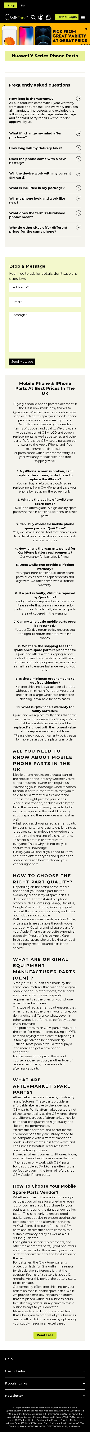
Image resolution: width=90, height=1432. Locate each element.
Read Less (45, 1335)
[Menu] (82, 17)
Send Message (22, 361)
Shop (11, 5)
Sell (23, 5)
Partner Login (67, 16)
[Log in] (40, 17)
